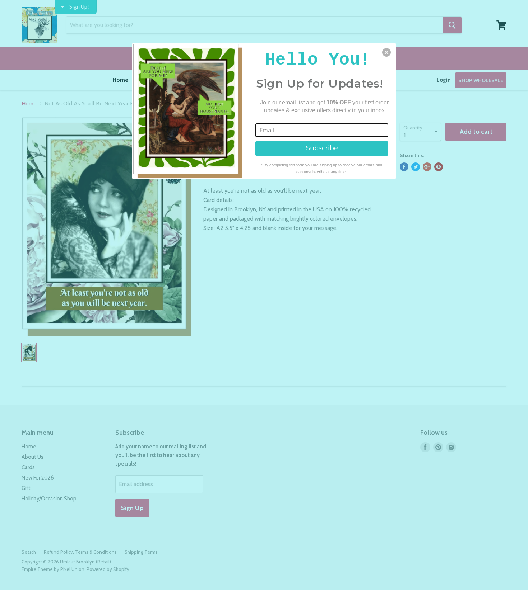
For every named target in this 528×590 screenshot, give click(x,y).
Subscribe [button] (322, 148)
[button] (386, 52)
